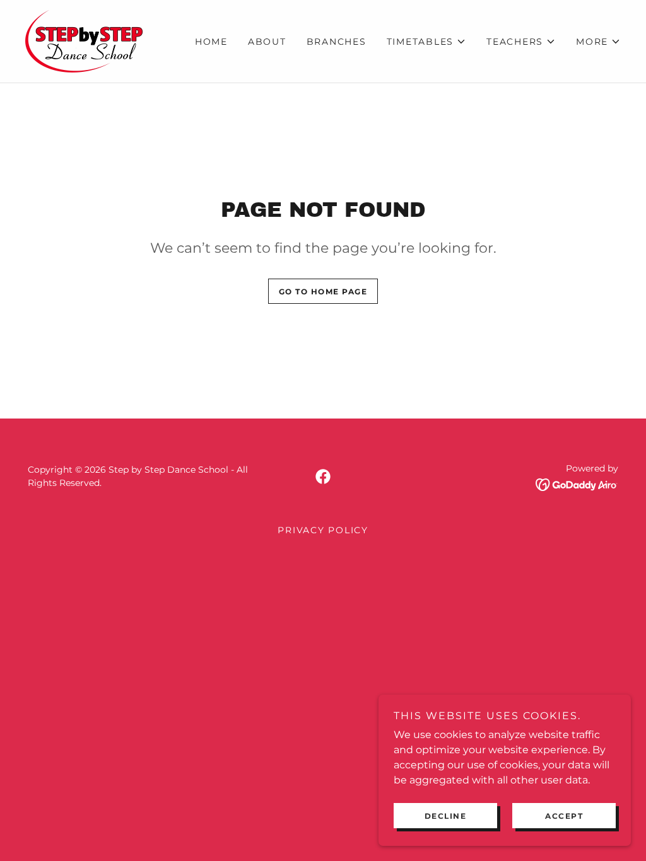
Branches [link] (337, 41)
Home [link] (211, 41)
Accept (564, 816)
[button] (427, 41)
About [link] (267, 41)
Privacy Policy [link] (323, 530)
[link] (84, 41)
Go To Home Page (323, 291)
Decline (446, 816)
